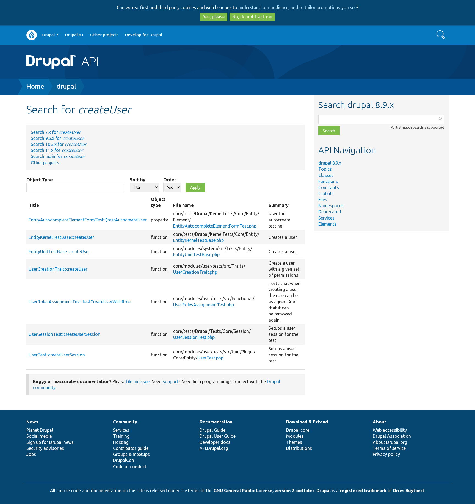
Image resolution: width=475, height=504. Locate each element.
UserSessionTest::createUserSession (64, 334)
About (379, 421)
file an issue (138, 381)
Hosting (121, 442)
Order (169, 179)
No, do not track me (252, 16)
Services (326, 217)
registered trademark (363, 490)
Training (121, 436)
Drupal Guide (212, 430)
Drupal (323, 490)
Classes (325, 175)
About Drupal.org (390, 442)
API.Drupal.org (214, 448)
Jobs (31, 454)
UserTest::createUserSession (57, 354)
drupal (66, 86)
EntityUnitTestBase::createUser (59, 251)
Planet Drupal (39, 430)
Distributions (299, 448)
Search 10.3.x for (58, 144)
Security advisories (45, 448)
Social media (39, 436)
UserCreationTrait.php (195, 272)
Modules (294, 436)
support (170, 381)
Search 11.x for (57, 150)
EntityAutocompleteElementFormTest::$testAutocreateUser (88, 219)
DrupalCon (123, 460)
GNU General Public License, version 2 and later (264, 490)
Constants (328, 187)
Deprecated (329, 211)
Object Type (39, 179)
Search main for (58, 156)
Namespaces (331, 205)
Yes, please (214, 16)
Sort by (137, 179)
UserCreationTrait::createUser (58, 269)
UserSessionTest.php (194, 337)
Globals (325, 193)
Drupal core (297, 430)
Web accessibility (390, 430)
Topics (325, 169)
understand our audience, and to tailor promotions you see (297, 7)
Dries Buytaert (408, 490)
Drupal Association (392, 436)
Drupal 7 (50, 34)
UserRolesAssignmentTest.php (203, 304)
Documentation (216, 421)
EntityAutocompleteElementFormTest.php (214, 225)
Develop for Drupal (143, 34)
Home (35, 86)
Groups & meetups (131, 454)
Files (322, 199)
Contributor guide (130, 448)
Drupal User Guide (218, 436)
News (32, 421)
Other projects (104, 34)
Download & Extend (307, 421)
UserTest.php (210, 357)
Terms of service (389, 448)
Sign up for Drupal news (50, 442)
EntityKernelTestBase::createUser (61, 237)
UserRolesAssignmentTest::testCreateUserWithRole (80, 301)
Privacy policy (386, 454)
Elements (327, 223)
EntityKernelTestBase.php (198, 240)
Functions (328, 181)
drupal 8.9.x (329, 162)
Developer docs (215, 442)
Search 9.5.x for (57, 138)
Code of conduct (130, 466)
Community (125, 421)
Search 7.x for (56, 132)
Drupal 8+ (74, 34)
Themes (294, 442)
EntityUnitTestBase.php (196, 254)
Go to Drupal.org (31, 35)
